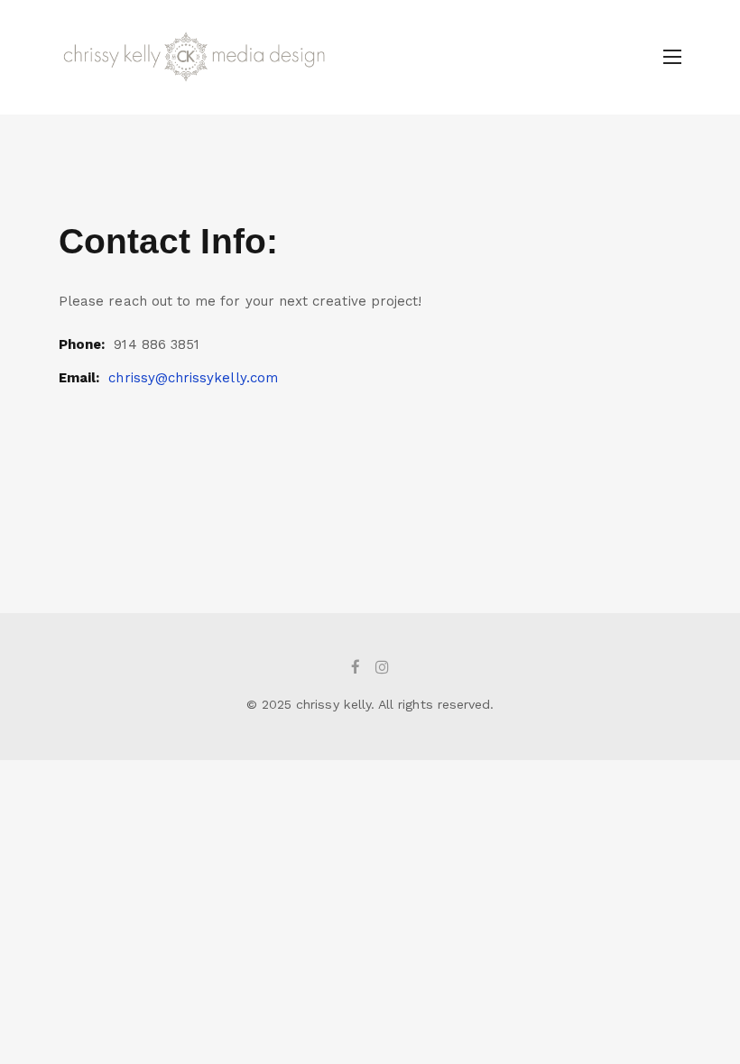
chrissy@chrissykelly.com (192, 378)
